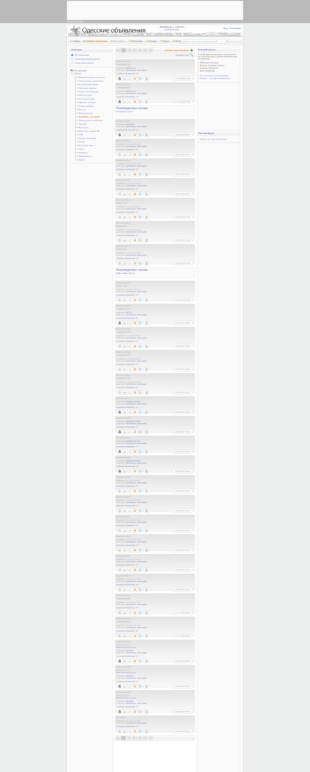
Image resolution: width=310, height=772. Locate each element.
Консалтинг (83, 127)
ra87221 (128, 312)
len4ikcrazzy (130, 68)
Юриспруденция (86, 113)
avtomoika (129, 124)
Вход (226, 28)
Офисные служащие (87, 102)
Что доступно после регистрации (214, 75)
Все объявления (82, 55)
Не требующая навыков (88, 84)
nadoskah (129, 650)
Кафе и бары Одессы (125, 273)
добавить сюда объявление (177, 50)
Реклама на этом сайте (75, 21)
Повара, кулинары (86, 106)
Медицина (83, 152)
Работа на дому (85, 95)
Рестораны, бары (86, 145)
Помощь (152, 41)
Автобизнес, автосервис (89, 117)
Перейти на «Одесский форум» (213, 139)
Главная (76, 41)
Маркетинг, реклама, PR (89, 131)
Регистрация (235, 28)
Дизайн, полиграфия (87, 138)
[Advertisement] (133, 10)
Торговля (82, 124)
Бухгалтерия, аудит (87, 99)
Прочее (82, 160)
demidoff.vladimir (133, 401)
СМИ (81, 135)
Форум (166, 41)
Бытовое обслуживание (89, 92)
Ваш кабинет (119, 41)
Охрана (82, 142)
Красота (82, 109)
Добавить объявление (96, 41)
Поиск (178, 41)
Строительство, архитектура (91, 81)
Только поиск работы (84, 63)
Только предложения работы (87, 59)
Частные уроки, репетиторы (91, 120)
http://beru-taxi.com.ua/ (126, 647)
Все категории (80, 70)
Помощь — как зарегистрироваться (215, 78)
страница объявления (125, 73)
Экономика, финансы (88, 88)
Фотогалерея (136, 41)
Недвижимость (85, 156)
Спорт (81, 149)
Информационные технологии (92, 77)
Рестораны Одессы (124, 111)
